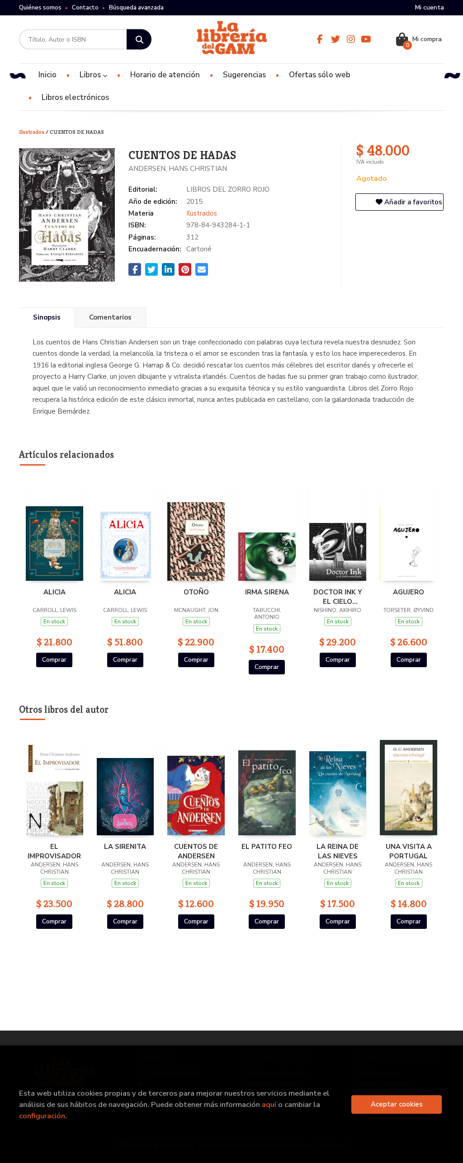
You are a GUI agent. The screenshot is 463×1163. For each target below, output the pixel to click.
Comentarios (110, 317)
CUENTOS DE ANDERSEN (196, 851)
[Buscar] (139, 39)
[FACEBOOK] (320, 39)
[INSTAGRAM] (351, 39)
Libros (91, 75)
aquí (269, 1104)
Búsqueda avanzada (136, 8)
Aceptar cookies (397, 1104)
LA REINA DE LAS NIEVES (338, 851)
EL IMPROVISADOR (54, 851)
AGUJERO (408, 592)
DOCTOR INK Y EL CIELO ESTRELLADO (337, 597)
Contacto (85, 8)
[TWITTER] (335, 39)
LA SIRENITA (125, 846)
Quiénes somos (40, 8)
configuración (42, 1116)
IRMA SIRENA (267, 592)
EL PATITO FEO (266, 846)
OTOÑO (196, 592)
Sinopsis (47, 317)
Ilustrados (32, 132)
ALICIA (54, 592)
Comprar (54, 659)
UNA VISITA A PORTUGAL (409, 851)
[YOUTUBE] (366, 39)
